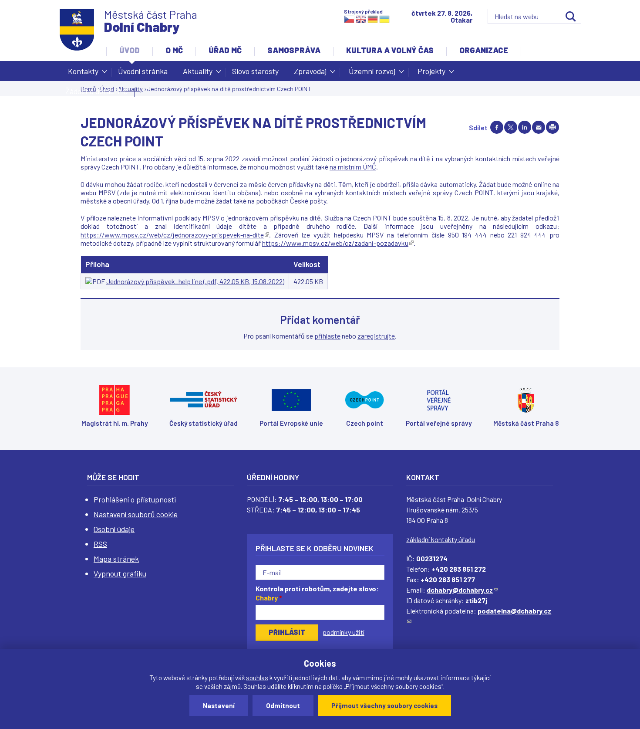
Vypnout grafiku (120, 573)
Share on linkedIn (524, 127)
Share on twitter (510, 127)
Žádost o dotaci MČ (96, 91)
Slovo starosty (255, 71)
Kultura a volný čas (390, 50)
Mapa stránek (116, 558)
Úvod (129, 50)
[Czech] (349, 18)
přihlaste (327, 336)
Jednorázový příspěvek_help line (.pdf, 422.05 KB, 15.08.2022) (195, 281)
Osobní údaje (114, 529)
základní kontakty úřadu (440, 539)
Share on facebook (496, 127)
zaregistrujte (376, 336)
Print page (552, 127)
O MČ (174, 50)
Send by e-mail (538, 127)
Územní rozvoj (367, 73)
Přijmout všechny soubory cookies (384, 705)
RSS (100, 544)
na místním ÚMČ (353, 167)
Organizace (483, 50)
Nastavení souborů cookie (136, 514)
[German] (372, 18)
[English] (361, 18)
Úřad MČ (225, 50)
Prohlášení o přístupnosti (135, 499)
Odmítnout (283, 705)
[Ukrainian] (384, 18)
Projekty (427, 73)
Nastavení (219, 705)
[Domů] (77, 30)
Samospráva (293, 50)
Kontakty (78, 73)
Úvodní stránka (143, 71)
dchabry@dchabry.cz (462, 590)
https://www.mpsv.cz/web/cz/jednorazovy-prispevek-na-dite (175, 235)
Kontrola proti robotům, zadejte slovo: (317, 593)
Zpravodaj (306, 73)
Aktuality (193, 73)
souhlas (257, 678)
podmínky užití (343, 632)
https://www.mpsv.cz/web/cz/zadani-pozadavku (338, 243)
